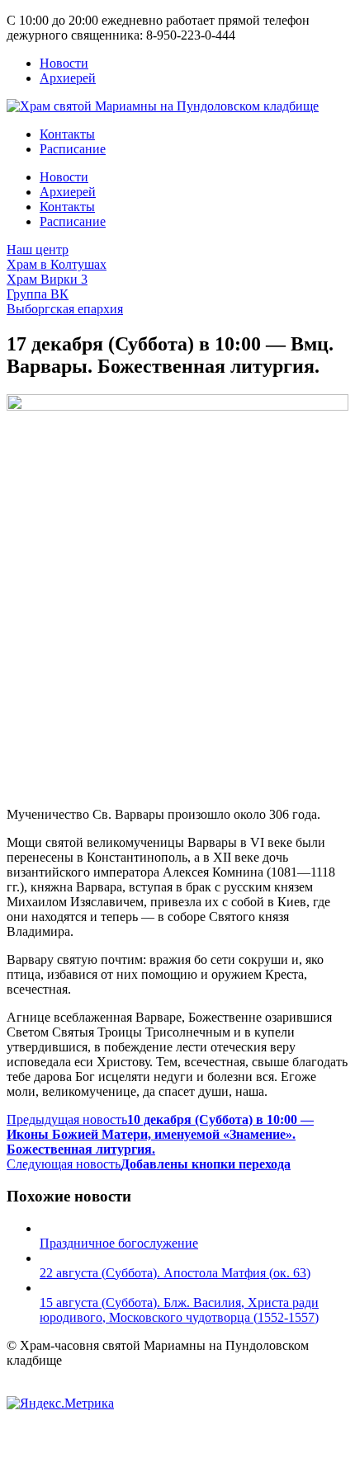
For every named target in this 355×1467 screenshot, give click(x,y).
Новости (64, 63)
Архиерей (68, 78)
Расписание (73, 149)
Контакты (67, 134)
